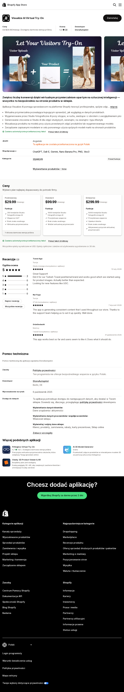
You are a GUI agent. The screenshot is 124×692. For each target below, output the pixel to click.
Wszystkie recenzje (13, 306)
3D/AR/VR (38, 159)
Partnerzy (68, 613)
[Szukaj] (114, 4)
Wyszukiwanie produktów (16, 537)
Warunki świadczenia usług (17, 660)
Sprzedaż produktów (13, 542)
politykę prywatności (91, 402)
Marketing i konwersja (14, 559)
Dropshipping (70, 531)
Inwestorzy (69, 602)
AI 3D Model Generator (83, 447)
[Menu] (120, 4)
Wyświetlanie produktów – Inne (50, 169)
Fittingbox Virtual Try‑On (23, 447)
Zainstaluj (112, 18)
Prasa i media (70, 607)
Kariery (67, 596)
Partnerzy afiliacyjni (74, 618)
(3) (66, 30)
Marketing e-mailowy (74, 554)
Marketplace (70, 537)
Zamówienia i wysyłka (14, 548)
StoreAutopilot (81, 30)
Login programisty (12, 653)
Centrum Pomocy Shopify (16, 590)
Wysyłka (67, 565)
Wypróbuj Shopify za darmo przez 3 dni (62, 495)
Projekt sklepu (10, 554)
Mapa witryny (9, 675)
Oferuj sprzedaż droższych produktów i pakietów (89, 548)
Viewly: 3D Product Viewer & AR (26, 460)
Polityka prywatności (44, 370)
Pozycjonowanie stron (75, 559)
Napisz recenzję (12, 301)
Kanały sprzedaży (11, 531)
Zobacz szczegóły (42, 433)
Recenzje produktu (73, 542)
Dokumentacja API (12, 596)
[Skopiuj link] (44, 258)
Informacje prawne (73, 624)
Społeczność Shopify (13, 602)
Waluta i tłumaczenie (74, 571)
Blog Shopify (9, 607)
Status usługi (70, 630)
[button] (31, 451)
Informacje (69, 590)
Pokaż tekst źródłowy (58, 132)
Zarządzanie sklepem (13, 565)
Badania (6, 613)
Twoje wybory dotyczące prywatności (22, 683)
